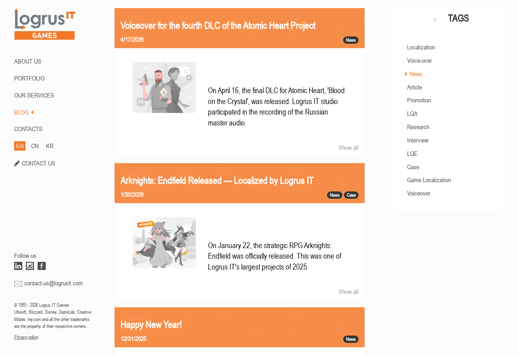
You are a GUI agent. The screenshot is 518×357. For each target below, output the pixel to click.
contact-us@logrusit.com (53, 283)
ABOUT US (27, 61)
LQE (412, 153)
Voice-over (419, 60)
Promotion (419, 100)
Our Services (34, 95)
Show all (349, 147)
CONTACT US (38, 163)
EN (19, 145)
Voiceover (418, 193)
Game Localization (429, 179)
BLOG (21, 112)
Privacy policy (26, 337)
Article (414, 87)
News (416, 73)
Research (418, 126)
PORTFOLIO (29, 78)
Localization (421, 47)
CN (34, 145)
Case (413, 166)
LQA (412, 113)
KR (49, 145)
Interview (417, 140)
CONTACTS (28, 128)
